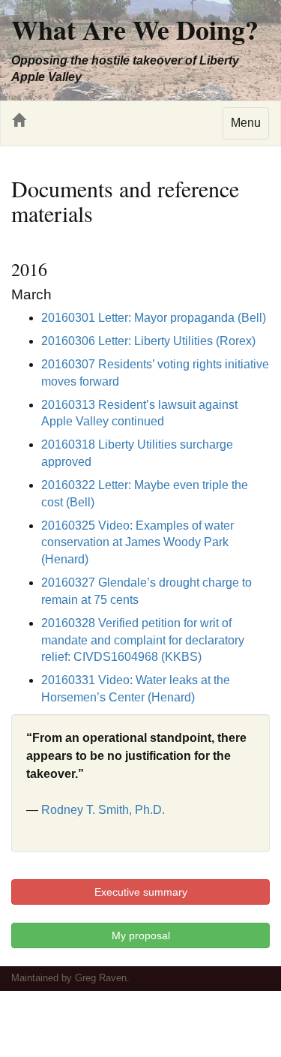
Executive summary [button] (140, 892)
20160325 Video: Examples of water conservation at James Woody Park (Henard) (137, 542)
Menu (246, 122)
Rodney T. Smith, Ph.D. (103, 809)
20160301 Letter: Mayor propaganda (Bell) (153, 317)
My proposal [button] (141, 935)
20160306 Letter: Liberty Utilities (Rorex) (148, 341)
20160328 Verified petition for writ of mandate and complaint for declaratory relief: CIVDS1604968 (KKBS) (142, 640)
